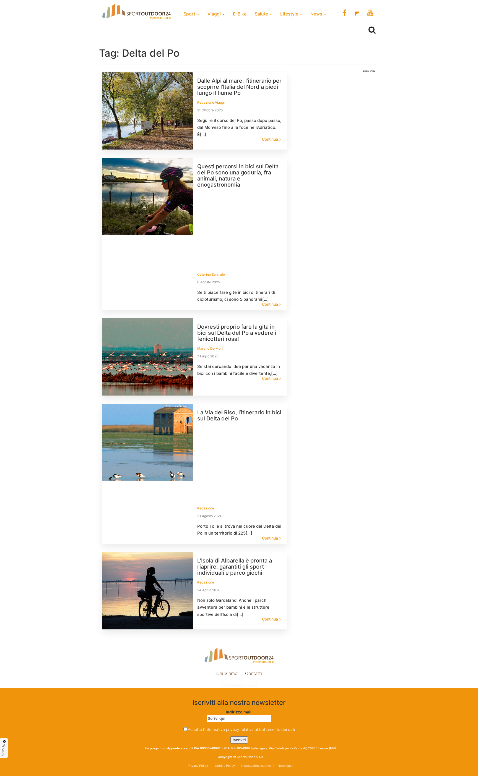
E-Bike (239, 14)
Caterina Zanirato (211, 274)
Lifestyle (289, 14)
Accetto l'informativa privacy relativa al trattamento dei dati (241, 729)
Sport (189, 14)
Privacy (3, 750)
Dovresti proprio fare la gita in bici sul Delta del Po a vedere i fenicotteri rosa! (236, 332)
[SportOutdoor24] (239, 655)
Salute (262, 14)
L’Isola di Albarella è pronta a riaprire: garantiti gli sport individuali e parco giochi (234, 566)
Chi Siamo (226, 673)
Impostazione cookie (239, 685)
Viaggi (214, 14)
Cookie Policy (224, 766)
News (316, 14)
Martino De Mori (210, 348)
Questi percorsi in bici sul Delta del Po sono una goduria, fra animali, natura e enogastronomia (238, 175)
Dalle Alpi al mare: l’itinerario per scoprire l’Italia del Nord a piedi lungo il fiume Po (239, 86)
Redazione (205, 508)
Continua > (272, 139)
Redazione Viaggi (211, 102)
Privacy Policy (198, 766)
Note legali (285, 766)
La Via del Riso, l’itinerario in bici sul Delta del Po (239, 415)
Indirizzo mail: (239, 712)
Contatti (253, 673)
